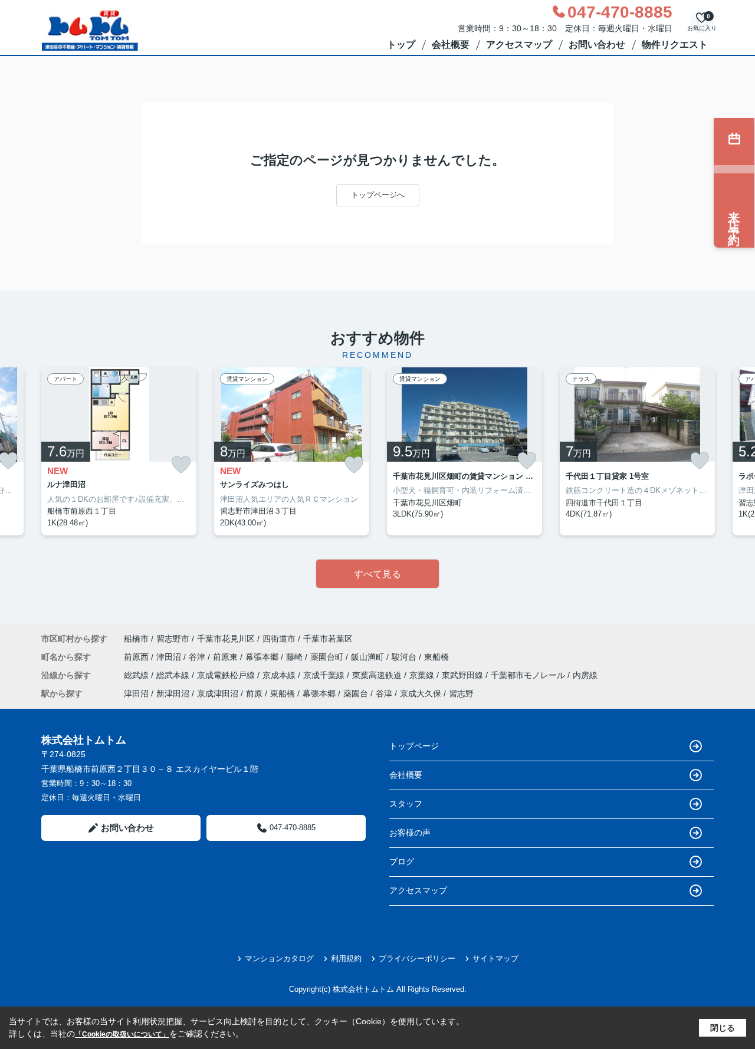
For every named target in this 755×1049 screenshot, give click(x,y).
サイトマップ (495, 958)
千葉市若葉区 (328, 638)
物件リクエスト (675, 45)
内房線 (585, 675)
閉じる (722, 1027)
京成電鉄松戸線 (227, 675)
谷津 (198, 657)
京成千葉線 (325, 675)
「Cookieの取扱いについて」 (122, 1034)
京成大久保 (420, 693)
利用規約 (346, 958)
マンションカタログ (279, 958)
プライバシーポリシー (417, 958)
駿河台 (405, 657)
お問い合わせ (597, 45)
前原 (254, 693)
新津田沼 (172, 693)
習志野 (461, 693)
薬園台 (355, 693)
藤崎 (295, 657)
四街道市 (279, 638)
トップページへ (378, 194)
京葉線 (422, 675)
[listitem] (118, 451)
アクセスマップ (519, 45)
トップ (401, 45)
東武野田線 (463, 675)
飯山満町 (368, 657)
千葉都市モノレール (529, 675)
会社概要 (451, 45)
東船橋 (436, 657)
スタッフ (405, 803)
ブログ (401, 861)
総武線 (137, 675)
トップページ (414, 746)
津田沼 (169, 657)
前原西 (137, 657)
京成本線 (280, 675)
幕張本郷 (263, 657)
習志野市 (172, 638)
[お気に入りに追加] (181, 465)
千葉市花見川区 (226, 638)
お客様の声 (410, 832)
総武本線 (174, 675)
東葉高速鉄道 (378, 675)
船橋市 (136, 638)
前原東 (226, 657)
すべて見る (377, 574)
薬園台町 (328, 657)
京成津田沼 (217, 693)
